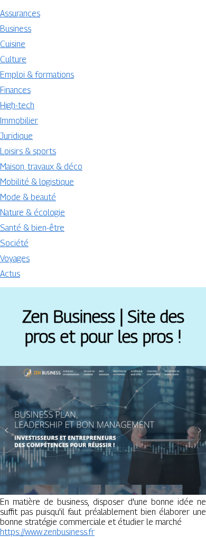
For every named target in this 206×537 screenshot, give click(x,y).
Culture (13, 59)
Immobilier (19, 121)
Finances (15, 90)
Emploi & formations (37, 75)
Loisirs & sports (28, 151)
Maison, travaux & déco (41, 167)
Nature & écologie (32, 213)
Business (15, 29)
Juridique (16, 136)
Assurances (20, 13)
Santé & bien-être (32, 228)
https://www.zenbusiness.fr (47, 532)
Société (14, 243)
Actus (10, 274)
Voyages (15, 258)
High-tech (17, 105)
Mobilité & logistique (37, 182)
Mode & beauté (28, 197)
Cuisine (12, 44)
